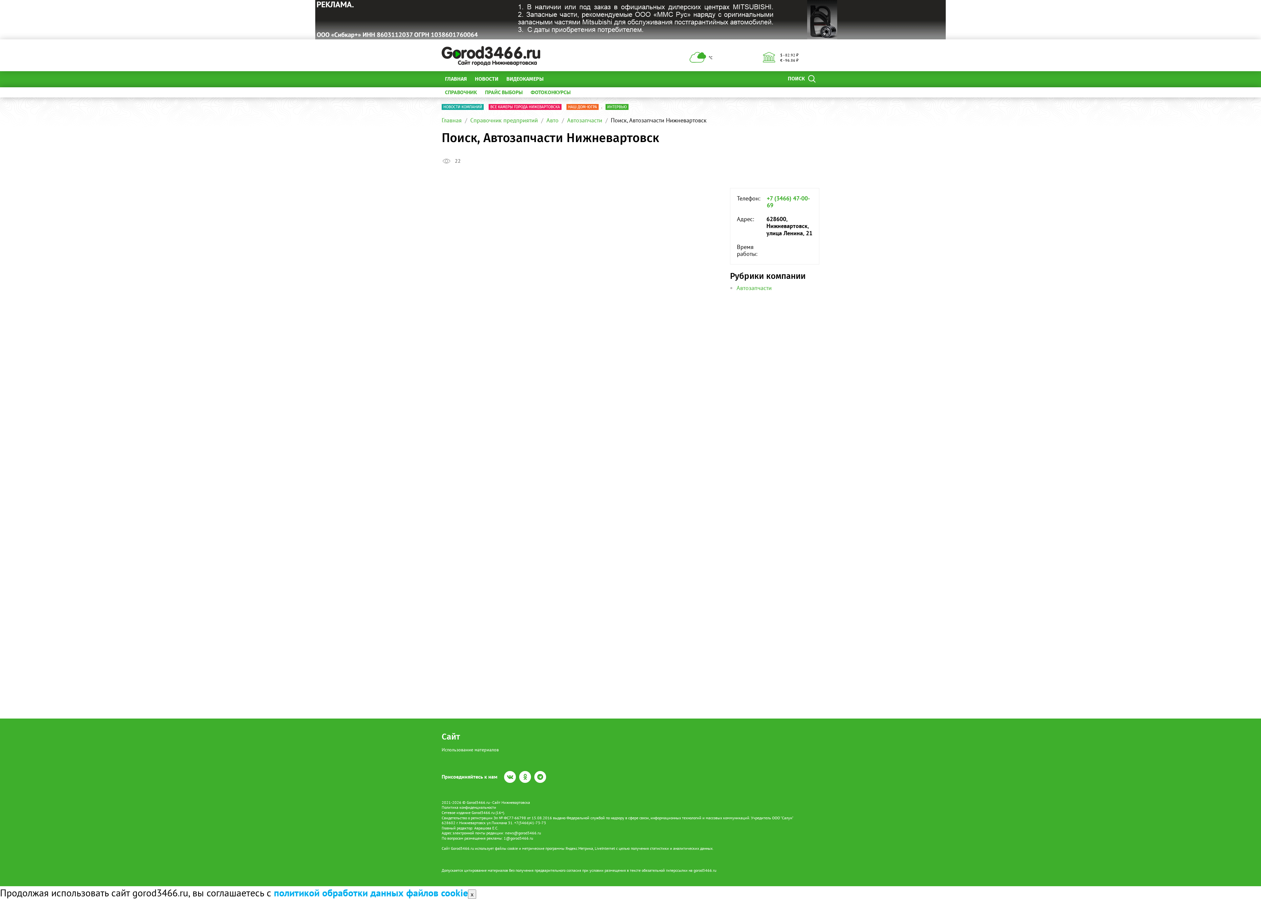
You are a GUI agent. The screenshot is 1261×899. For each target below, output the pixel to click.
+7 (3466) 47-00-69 (788, 202)
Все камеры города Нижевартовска (525, 107)
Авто (552, 120)
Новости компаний (462, 107)
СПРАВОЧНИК (461, 92)
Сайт (451, 737)
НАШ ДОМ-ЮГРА (582, 107)
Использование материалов (470, 750)
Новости (486, 79)
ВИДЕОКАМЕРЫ (524, 79)
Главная (456, 79)
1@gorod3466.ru (518, 838)
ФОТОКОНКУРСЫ (551, 92)
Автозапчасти (584, 120)
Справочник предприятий (504, 120)
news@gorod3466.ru (523, 832)
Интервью (617, 107)
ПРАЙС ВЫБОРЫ (504, 92)
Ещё (556, 79)
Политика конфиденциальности (469, 807)
